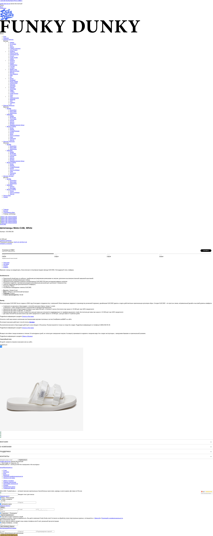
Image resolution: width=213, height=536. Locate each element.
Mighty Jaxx (13, 69)
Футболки (13, 117)
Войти (2, 507)
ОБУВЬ (9, 108)
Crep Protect (13, 50)
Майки (12, 116)
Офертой (97, 518)
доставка (6, 264)
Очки (11, 137)
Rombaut (12, 80)
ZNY (11, 101)
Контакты (6, 472)
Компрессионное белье (17, 125)
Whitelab (12, 99)
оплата (5, 265)
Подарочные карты (9, 486)
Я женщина (13, 513)
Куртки (12, 120)
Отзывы (5, 485)
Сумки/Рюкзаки (14, 131)
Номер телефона (6, 499)
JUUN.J (12, 62)
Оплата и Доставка (28, 316)
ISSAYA (12, 60)
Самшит (12, 102)
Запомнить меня (6, 504)
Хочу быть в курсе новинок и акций (12, 516)
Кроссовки (13, 111)
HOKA (12, 59)
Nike (11, 75)
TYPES (12, 92)
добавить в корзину (6, 243)
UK (26, 242)
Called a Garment (15, 48)
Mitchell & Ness (14, 71)
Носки (12, 132)
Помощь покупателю (9, 482)
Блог (4, 473)
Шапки (12, 129)
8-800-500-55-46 (5, 3)
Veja (11, 96)
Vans (11, 95)
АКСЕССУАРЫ (11, 126)
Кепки (12, 128)
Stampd (12, 87)
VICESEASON (14, 98)
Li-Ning (12, 68)
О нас (5, 470)
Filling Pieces (14, 53)
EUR (15, 242)
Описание (6, 262)
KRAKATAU (13, 65)
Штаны (12, 123)
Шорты (12, 122)
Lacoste (12, 66)
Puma (11, 78)
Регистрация (10, 497)
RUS (23, 242)
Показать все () (4, 496)
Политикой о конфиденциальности (112, 518)
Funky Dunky (14, 57)
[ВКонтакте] (1, 347)
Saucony (12, 84)
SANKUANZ (13, 83)
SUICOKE (13, 89)
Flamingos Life (14, 54)
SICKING (12, 86)
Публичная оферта (9, 488)
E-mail (3, 500)
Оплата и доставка (9, 478)
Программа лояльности (10, 483)
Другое (12, 140)
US (18, 242)
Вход (2, 497)
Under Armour (14, 93)
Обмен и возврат (8, 480)
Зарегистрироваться (7, 515)
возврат (5, 267)
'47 (11, 104)
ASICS (12, 47)
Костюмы (13, 188)
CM (20, 242)
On (11, 77)
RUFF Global (14, 81)
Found (12, 56)
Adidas (12, 42)
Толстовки (13, 119)
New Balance (14, 74)
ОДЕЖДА (10, 114)
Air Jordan (13, 44)
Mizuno (12, 72)
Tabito (12, 90)
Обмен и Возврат (27, 336)
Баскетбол (13, 110)
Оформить (206, 250)
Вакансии (6, 475)
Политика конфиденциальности (13, 476)
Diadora (12, 51)
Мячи (11, 134)
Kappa (12, 63)
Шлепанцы (13, 113)
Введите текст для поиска (26, 494)
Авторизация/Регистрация (8, 528)
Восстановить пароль (7, 526)
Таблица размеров (5, 240)
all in (11, 45)
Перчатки (13, 138)
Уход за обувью (14, 135)
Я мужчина (4, 513)
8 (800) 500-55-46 (5, 461)
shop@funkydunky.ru (6, 467)
